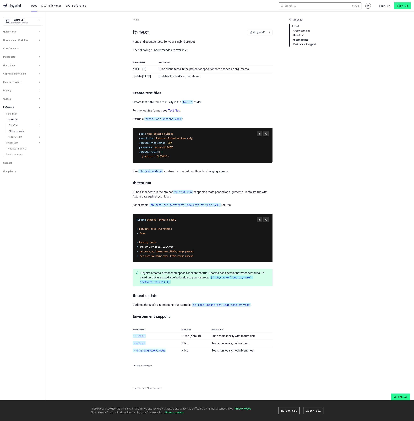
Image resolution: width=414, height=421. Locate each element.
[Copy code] (266, 133)
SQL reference (75, 5)
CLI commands (16, 131)
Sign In (384, 5)
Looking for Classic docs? (147, 388)
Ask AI (402, 397)
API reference (51, 5)
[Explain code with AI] (259, 133)
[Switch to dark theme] (368, 5)
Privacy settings (174, 412)
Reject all (289, 410)
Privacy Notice (242, 408)
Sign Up (402, 5)
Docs (34, 5)
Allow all (313, 410)
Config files (11, 113)
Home (136, 19)
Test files (174, 110)
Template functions (16, 148)
